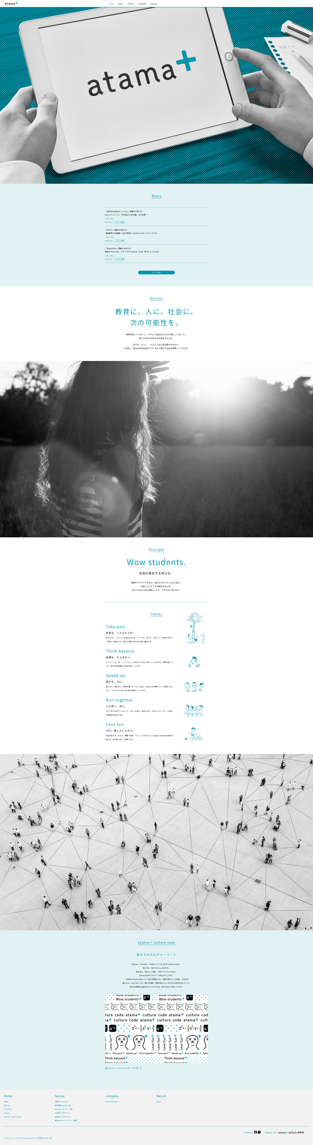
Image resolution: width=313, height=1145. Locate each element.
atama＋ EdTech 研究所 (290, 1133)
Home (111, 3)
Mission (7, 1105)
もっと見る (156, 272)
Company (142, 3)
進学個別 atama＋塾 (63, 1105)
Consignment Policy (30, 1138)
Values (6, 1113)
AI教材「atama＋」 (62, 1101)
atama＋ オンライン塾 (64, 1109)
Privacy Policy (20, 1138)
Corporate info (112, 1101)
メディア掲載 (119, 222)
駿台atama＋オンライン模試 (66, 1120)
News (121, 3)
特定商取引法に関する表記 (44, 1138)
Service (131, 3)
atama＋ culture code (12, 1116)
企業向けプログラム (62, 1116)
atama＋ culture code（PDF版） (124, 1068)
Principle (7, 1109)
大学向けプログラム (62, 1113)
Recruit (154, 3)
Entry (158, 1101)
